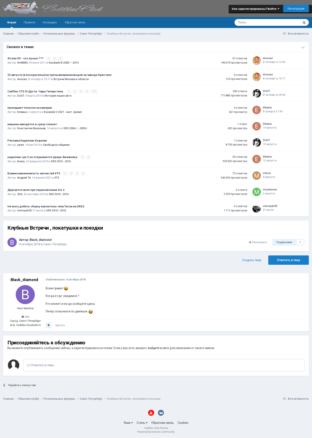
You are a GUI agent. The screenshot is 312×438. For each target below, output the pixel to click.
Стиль (141, 422)
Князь (21, 161)
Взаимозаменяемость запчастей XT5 (34, 173)
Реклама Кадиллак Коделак (27, 140)
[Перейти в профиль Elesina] (256, 110)
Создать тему (251, 260)
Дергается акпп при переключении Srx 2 (36, 189)
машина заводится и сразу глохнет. (32, 124)
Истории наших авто (58, 95)
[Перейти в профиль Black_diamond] (12, 242)
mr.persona (270, 189)
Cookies (183, 422)
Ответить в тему (288, 260)
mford (267, 173)
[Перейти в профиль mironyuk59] (256, 208)
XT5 (56, 177)
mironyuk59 (24, 210)
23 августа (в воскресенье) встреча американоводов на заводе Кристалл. (59, 74)
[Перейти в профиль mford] (256, 175)
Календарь (50, 22)
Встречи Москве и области (71, 79)
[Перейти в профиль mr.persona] (256, 192)
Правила (29, 22)
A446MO (22, 62)
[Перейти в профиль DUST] (256, 93)
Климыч (22, 112)
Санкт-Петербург (55, 244)
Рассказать (259, 242)
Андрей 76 (24, 177)
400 (26, 316)
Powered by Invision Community (156, 431)
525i (19, 194)
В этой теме (286, 22)
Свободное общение (56, 144)
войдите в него (158, 348)
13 (94, 91)
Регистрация (296, 8)
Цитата (60, 325)
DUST (20, 95)
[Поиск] (304, 22)
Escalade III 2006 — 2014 (64, 62)
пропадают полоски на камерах (29, 107)
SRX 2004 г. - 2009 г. (75, 128)
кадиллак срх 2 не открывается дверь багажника (42, 157)
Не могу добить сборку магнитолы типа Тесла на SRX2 (45, 206)
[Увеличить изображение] (66, 288)
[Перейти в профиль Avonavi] (256, 60)
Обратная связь (75, 22)
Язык (127, 422)
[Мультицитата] (49, 325)
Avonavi (268, 58)
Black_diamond (41, 239)
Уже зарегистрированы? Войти (255, 9)
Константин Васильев (31, 128)
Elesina (267, 107)
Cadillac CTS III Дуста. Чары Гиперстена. (35, 91)
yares (20, 144)
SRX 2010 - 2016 (61, 161)
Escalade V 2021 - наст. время (63, 112)
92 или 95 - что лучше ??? (25, 58)
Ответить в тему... (43, 365)
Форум (11, 22)
